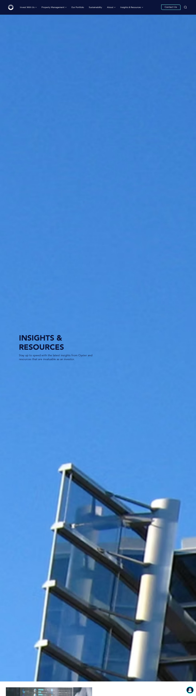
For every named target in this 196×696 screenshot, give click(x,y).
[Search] (185, 7)
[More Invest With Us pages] (36, 7)
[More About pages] (114, 7)
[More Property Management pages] (66, 7)
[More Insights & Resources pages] (142, 7)
